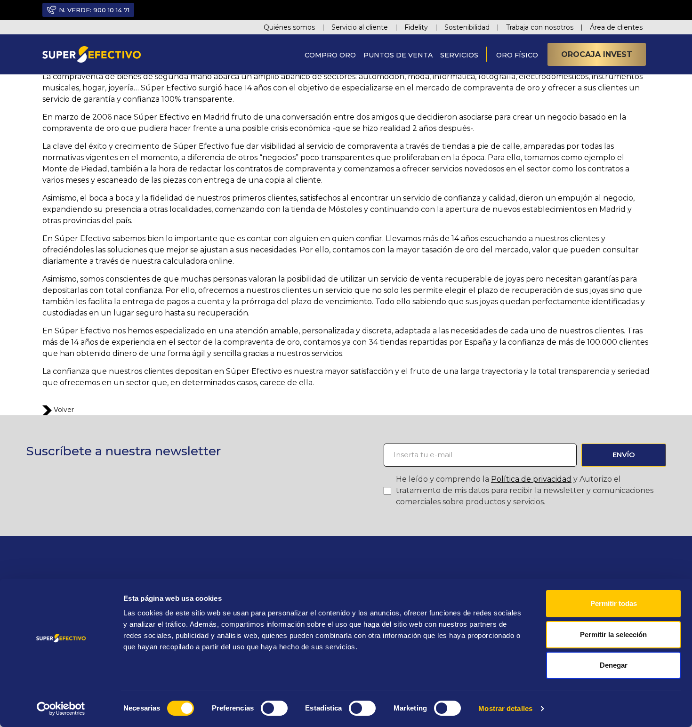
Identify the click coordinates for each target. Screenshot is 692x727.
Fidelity (416, 27)
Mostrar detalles (505, 708)
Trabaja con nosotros (539, 27)
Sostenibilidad (467, 27)
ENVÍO (623, 454)
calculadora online (197, 261)
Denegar (614, 665)
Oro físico (517, 55)
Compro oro (330, 55)
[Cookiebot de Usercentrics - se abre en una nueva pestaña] (61, 709)
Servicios (459, 55)
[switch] (274, 708)
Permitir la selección (613, 634)
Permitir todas (613, 603)
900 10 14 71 (111, 10)
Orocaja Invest (596, 54)
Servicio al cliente (359, 27)
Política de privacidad (531, 479)
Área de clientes (616, 27)
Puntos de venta (398, 55)
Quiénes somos (289, 27)
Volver (63, 409)
